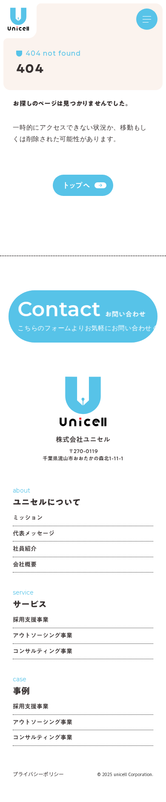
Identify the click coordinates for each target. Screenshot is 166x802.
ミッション (28, 519)
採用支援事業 (31, 621)
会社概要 (25, 565)
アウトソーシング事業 (42, 636)
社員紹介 (25, 550)
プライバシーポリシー (38, 773)
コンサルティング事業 (42, 652)
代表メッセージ (33, 534)
